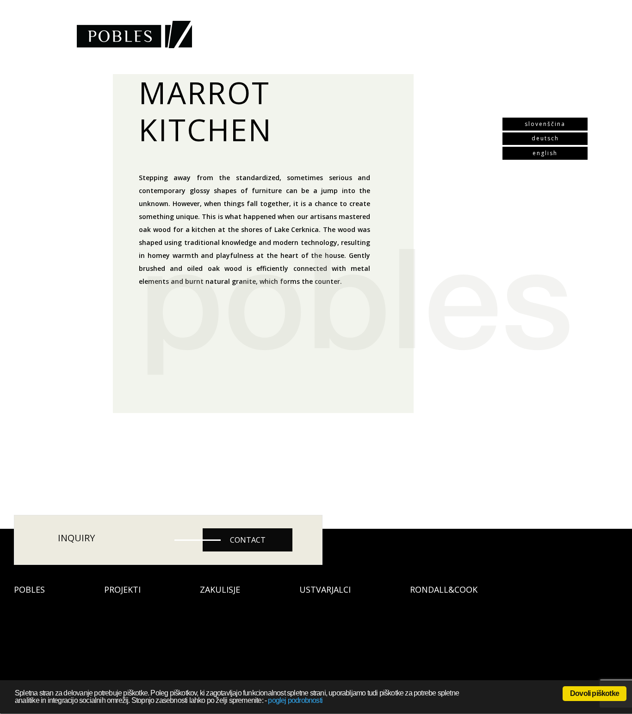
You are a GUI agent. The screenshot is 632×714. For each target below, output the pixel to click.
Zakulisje (220, 589)
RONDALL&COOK (443, 589)
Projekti (122, 589)
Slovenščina (545, 124)
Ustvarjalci (325, 589)
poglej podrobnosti (295, 700)
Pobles (29, 589)
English (545, 153)
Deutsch (545, 138)
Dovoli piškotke (594, 693)
